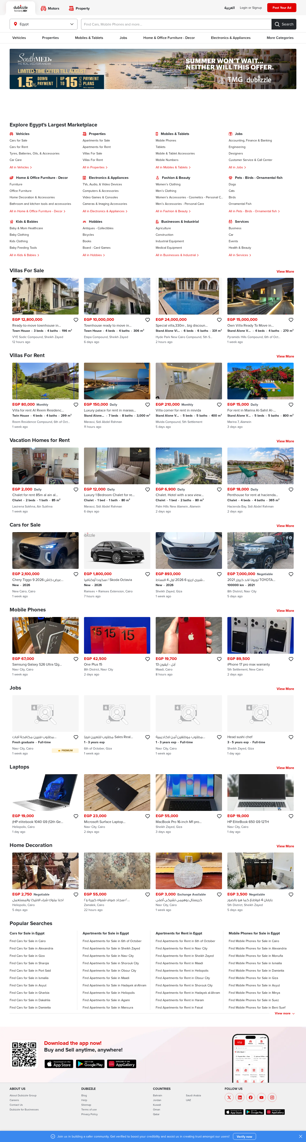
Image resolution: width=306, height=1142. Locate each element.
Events (233, 241)
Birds (232, 197)
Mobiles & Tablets (89, 37)
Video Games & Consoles (100, 197)
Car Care (16, 160)
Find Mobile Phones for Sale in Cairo (254, 941)
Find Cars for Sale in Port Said (30, 970)
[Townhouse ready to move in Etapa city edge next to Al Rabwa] (117, 311)
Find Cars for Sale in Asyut (28, 985)
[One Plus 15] (117, 646)
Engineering (237, 147)
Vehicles (19, 37)
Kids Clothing (19, 241)
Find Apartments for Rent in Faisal (179, 1007)
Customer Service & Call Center (250, 160)
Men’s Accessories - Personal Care (180, 203)
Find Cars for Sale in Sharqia (29, 963)
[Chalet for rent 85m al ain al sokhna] (45, 480)
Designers (236, 153)
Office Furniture (21, 191)
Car (231, 234)
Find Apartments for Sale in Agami (106, 1000)
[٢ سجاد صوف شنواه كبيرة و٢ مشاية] (117, 882)
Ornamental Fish (240, 203)
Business (235, 228)
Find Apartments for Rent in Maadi (179, 963)
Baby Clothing (19, 234)
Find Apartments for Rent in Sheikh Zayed (185, 955)
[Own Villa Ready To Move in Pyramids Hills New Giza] (260, 311)
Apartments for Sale (96, 140)
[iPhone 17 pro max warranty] (260, 646)
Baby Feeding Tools (23, 247)
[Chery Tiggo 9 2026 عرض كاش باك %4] (45, 565)
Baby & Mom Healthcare (26, 228)
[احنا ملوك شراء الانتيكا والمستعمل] (45, 882)
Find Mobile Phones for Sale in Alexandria (258, 948)
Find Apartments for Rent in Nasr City (181, 948)
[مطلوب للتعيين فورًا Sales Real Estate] (117, 725)
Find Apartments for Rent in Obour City (183, 978)
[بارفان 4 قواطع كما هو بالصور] (260, 882)
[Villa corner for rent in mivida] (189, 396)
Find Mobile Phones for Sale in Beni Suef (257, 1007)
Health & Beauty (240, 247)
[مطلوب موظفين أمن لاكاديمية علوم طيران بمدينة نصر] (189, 725)
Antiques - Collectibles (98, 228)
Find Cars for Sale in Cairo (28, 941)
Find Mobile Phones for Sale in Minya (254, 992)
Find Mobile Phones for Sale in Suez (254, 1000)
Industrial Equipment (170, 241)
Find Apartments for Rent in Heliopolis (182, 970)
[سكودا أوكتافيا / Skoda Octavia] (117, 565)
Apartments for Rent (97, 147)
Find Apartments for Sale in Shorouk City (111, 963)
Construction (164, 234)
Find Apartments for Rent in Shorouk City (184, 985)
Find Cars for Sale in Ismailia (29, 978)
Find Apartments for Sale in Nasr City (108, 955)
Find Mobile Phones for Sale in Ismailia (255, 963)
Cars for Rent (19, 147)
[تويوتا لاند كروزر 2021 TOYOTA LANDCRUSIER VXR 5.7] (260, 565)
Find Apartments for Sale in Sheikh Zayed (111, 948)
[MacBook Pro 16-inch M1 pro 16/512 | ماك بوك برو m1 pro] (189, 804)
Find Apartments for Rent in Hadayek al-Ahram (188, 992)
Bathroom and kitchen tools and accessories (40, 203)
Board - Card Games (97, 247)
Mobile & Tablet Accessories (175, 153)
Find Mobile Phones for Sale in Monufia (256, 955)
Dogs (232, 184)
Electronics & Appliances (231, 37)
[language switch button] (229, 8)
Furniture (16, 184)
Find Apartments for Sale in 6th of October (112, 941)
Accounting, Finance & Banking (250, 140)
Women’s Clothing (168, 184)
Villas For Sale (92, 153)
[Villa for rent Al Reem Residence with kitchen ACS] (45, 396)
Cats (232, 191)
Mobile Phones (166, 140)
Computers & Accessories (101, 191)
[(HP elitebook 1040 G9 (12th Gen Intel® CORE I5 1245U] (45, 804)
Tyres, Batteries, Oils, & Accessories (35, 153)
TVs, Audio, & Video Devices (102, 184)
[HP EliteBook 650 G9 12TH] (260, 804)
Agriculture (163, 228)
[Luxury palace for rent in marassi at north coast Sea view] (117, 396)
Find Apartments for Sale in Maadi (106, 978)
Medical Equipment (169, 247)
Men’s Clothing (166, 191)
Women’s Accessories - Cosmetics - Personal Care (189, 197)
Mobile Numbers (167, 160)
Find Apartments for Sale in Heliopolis (109, 992)
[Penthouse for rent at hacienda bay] (260, 480)
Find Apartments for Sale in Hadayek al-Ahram (114, 985)
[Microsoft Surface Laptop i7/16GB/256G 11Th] (117, 804)
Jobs (123, 37)
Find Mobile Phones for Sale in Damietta (256, 970)
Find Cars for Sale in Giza (27, 955)
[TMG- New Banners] (153, 69)
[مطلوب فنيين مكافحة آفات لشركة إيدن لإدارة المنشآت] (45, 725)
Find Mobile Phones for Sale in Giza (253, 978)
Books (87, 241)
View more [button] (283, 1013)
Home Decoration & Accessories (32, 197)
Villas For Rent (93, 160)
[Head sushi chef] (260, 725)
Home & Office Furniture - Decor (169, 37)
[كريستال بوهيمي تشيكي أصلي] (189, 882)
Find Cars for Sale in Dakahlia (30, 1000)
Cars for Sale (18, 140)
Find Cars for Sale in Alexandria (31, 948)
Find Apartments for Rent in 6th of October (185, 941)
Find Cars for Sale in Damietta (30, 1007)
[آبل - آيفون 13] (189, 646)
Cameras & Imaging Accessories (105, 203)
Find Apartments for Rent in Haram (180, 1000)
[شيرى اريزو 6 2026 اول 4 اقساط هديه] (189, 565)
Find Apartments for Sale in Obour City (109, 970)
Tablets (161, 147)
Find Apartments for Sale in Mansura (108, 1007)
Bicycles (88, 234)
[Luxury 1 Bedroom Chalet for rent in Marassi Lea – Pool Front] (117, 480)
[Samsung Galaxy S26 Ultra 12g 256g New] (45, 646)
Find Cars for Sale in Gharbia (29, 992)
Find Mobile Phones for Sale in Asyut (254, 985)
